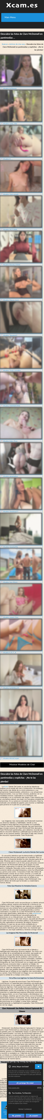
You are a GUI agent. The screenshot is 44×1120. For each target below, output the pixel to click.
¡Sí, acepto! (33, 1116)
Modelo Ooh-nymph (10, 194)
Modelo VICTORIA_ (10, 230)
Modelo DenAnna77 (10, 512)
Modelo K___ (8, 159)
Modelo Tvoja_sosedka (11, 370)
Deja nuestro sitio (13, 1088)
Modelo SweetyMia (10, 547)
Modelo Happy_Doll (10, 723)
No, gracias (16, 1116)
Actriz (6, 787)
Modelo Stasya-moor (11, 300)
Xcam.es (5, 44)
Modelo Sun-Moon (10, 582)
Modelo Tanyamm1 (10, 335)
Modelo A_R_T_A (9, 653)
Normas (21, 1109)
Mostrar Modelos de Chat (22, 764)
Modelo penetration (10, 476)
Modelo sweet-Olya (10, 617)
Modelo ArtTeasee (10, 88)
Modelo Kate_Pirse (10, 441)
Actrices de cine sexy (17, 44)
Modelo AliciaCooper (11, 758)
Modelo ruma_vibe (10, 124)
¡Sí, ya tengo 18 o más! (25, 1083)
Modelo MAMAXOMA (11, 406)
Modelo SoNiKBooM (11, 688)
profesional (36, 913)
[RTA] (39, 1088)
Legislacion (28, 1109)
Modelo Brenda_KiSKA (11, 265)
